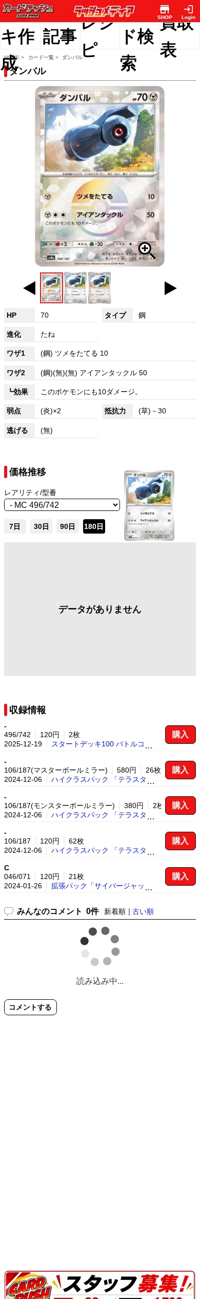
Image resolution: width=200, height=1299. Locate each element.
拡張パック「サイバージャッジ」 (105, 886)
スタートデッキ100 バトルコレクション (116, 744)
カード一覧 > (43, 57)
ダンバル (72, 57)
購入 (180, 734)
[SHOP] (164, 9)
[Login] (188, 9)
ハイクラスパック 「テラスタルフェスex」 (120, 779)
